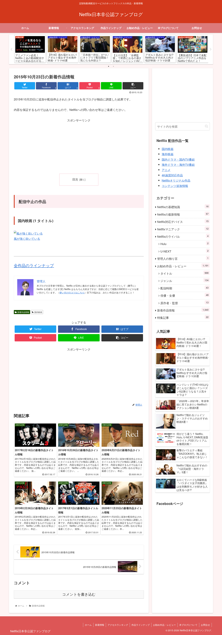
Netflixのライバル (183, 236)
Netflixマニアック (183, 229)
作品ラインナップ (140, 624)
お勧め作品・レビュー (183, 266)
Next (210, 49)
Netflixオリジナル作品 (176, 180)
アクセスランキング (118, 624)
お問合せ (205, 624)
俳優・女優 (184, 295)
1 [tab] (108, 66)
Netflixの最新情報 (183, 214)
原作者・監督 (184, 303)
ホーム (88, 624)
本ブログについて (188, 624)
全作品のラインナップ (34, 265)
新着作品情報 (23, 312)
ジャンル (184, 280)
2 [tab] (113, 66)
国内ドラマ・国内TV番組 (178, 159)
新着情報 (99, 624)
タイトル (184, 273)
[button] (206, 126)
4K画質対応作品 (172, 175)
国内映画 (38, 312)
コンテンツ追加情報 (175, 186)
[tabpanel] (30, 49)
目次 (75, 179)
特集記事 (183, 317)
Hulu (184, 243)
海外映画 (167, 154)
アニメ (166, 170)
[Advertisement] (79, 145)
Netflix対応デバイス (183, 221)
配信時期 (184, 288)
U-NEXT (184, 251)
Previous (11, 49)
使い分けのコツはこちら (72, 292)
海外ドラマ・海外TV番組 (178, 164)
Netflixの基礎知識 (183, 207)
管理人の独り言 (183, 258)
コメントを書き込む (79, 594)
